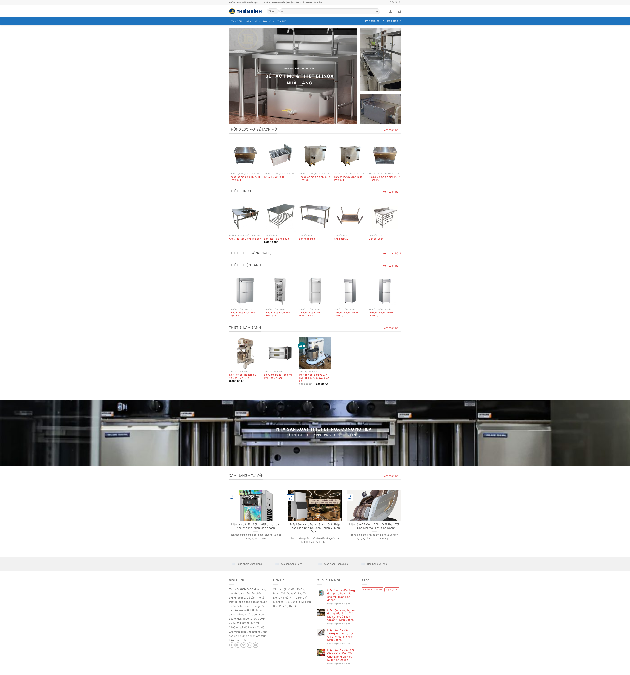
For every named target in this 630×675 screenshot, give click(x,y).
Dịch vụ (267, 21)
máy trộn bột (391, 589)
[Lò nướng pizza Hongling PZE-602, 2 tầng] (280, 353)
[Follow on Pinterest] (255, 645)
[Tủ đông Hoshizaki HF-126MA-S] (245, 291)
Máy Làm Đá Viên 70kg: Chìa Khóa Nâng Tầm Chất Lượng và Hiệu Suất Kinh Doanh (342, 655)
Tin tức (281, 21)
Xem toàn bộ (391, 130)
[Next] (400, 163)
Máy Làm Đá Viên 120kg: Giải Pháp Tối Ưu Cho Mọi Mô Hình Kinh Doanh (374, 526)
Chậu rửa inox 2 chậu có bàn (245, 238)
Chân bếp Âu (341, 238)
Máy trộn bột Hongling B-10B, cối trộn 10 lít (243, 376)
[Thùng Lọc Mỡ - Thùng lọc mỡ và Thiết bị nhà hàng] (245, 11)
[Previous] (229, 163)
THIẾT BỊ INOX (317, 76)
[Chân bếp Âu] (350, 216)
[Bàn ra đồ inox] (315, 216)
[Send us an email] (399, 2)
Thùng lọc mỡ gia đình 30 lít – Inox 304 (314, 178)
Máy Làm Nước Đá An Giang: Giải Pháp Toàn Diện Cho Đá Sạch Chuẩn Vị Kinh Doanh (315, 528)
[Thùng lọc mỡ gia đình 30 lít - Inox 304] (315, 155)
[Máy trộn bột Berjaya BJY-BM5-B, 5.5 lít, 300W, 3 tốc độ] (315, 353)
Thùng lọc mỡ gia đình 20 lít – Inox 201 (384, 178)
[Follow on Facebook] (390, 2)
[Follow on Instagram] (393, 2)
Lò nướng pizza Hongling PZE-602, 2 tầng (278, 376)
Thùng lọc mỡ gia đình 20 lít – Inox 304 (244, 178)
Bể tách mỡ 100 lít (274, 177)
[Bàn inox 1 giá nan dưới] (280, 216)
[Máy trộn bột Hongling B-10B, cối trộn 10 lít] (245, 353)
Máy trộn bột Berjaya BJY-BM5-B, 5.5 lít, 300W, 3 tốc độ (314, 377)
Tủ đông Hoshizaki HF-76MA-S (382, 314)
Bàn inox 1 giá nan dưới (276, 238)
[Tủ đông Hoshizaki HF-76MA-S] (385, 291)
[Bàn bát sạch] (385, 216)
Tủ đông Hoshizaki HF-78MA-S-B (277, 314)
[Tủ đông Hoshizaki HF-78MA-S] (350, 291)
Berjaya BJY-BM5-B (372, 589)
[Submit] (377, 11)
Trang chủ (237, 21)
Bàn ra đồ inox (307, 238)
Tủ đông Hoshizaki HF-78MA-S (347, 314)
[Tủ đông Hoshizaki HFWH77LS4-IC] (315, 291)
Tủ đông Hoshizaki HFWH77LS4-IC (309, 314)
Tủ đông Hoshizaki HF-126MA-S (242, 314)
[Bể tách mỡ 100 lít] (280, 155)
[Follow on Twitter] (396, 2)
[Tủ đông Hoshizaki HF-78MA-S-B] (280, 291)
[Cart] (399, 11)
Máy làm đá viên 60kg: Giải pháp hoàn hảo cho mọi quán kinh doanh (255, 526)
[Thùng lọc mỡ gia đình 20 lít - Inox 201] (385, 155)
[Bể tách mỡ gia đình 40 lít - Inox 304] (350, 155)
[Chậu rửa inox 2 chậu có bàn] (245, 216)
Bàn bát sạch (376, 238)
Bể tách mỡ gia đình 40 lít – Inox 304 (349, 178)
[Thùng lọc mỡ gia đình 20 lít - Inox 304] (245, 155)
